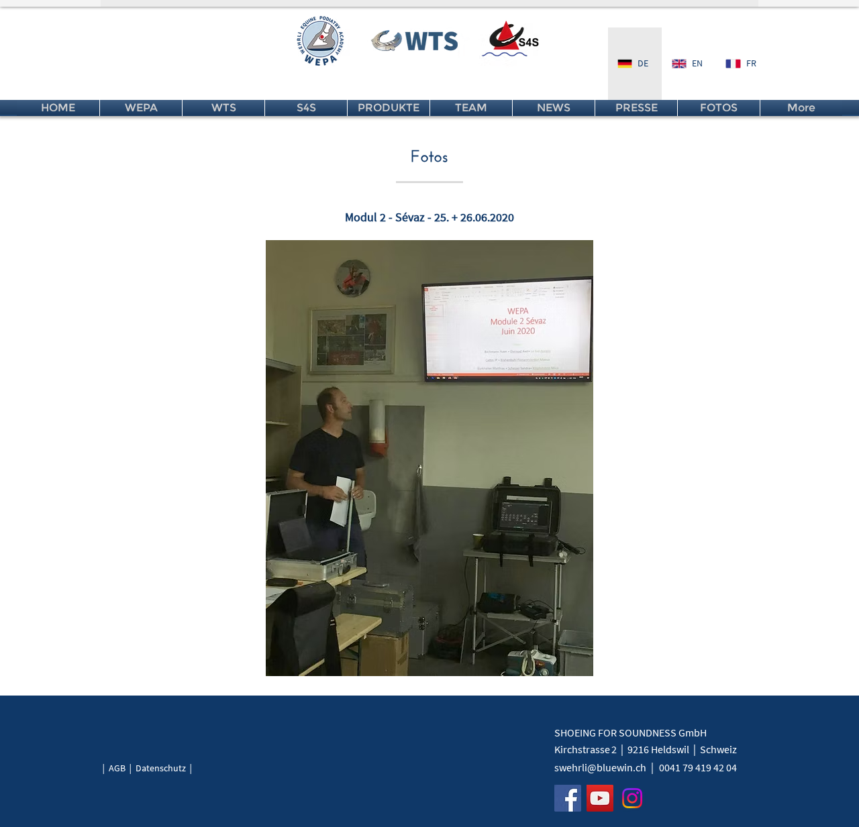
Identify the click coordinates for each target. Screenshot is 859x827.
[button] (429, 458)
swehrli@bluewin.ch (600, 767)
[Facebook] (567, 798)
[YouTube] (600, 798)
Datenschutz (161, 768)
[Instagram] (632, 798)
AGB (117, 768)
